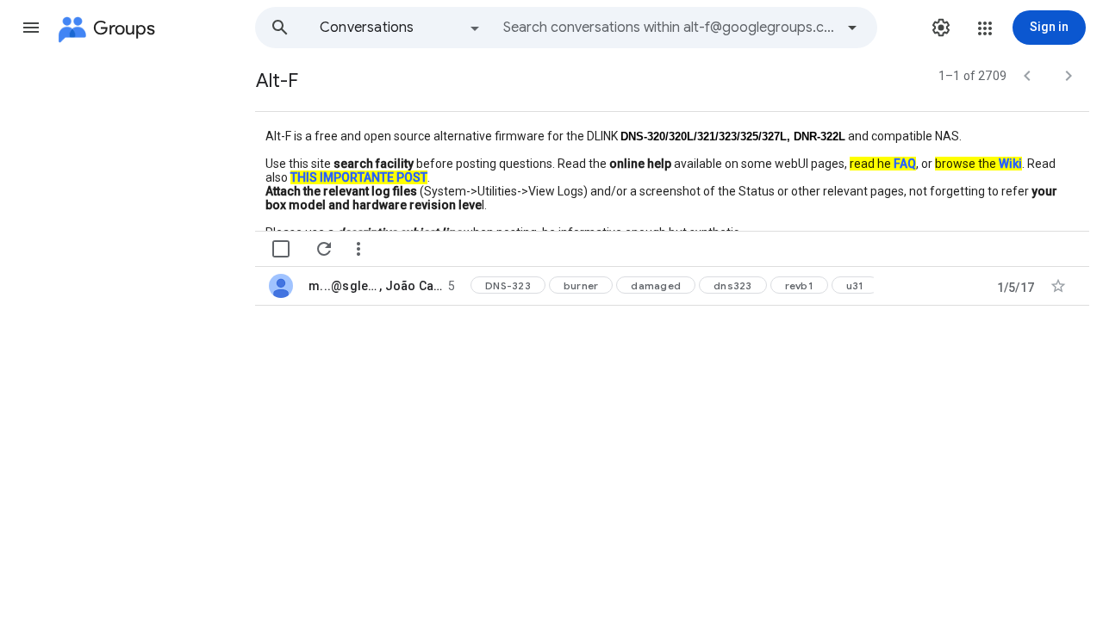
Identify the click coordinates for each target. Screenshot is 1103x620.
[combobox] (668, 27)
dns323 (733, 285)
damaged (656, 285)
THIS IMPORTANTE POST (358, 177)
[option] (400, 27)
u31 (855, 285)
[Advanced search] (852, 27)
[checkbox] (281, 248)
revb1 (799, 285)
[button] (31, 27)
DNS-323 (508, 285)
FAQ (905, 163)
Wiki (1010, 163)
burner (581, 285)
